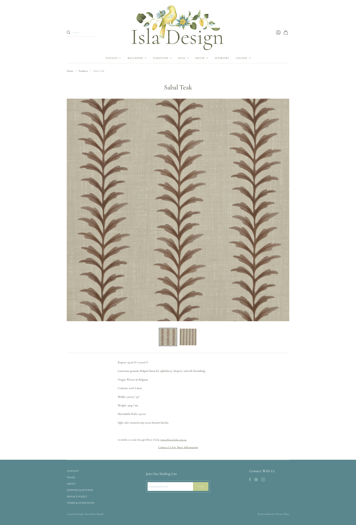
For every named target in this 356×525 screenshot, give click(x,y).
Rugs (181, 58)
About (71, 483)
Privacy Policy (77, 496)
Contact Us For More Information (178, 447)
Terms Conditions (265, 514)
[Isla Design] (178, 26)
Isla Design (79, 514)
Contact (73, 471)
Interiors (222, 58)
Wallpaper (135, 58)
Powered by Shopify (94, 514)
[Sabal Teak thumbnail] (168, 337)
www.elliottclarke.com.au (173, 439)
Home (70, 71)
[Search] (68, 32)
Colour (241, 58)
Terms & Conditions (80, 502)
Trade (71, 477)
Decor (200, 58)
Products (83, 71)
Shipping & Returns (80, 490)
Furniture (161, 58)
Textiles (111, 58)
